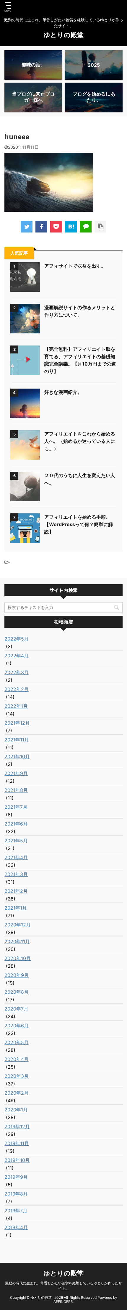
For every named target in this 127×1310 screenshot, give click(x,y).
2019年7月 (15, 1211)
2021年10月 (17, 756)
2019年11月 (16, 1143)
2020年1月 (16, 1110)
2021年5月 (16, 841)
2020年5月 (16, 1042)
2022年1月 (16, 706)
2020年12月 (17, 925)
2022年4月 (16, 656)
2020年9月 (16, 975)
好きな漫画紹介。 (63, 392)
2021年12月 (17, 723)
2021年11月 (16, 740)
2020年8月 (16, 992)
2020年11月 (17, 941)
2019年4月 (16, 1227)
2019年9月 (16, 1177)
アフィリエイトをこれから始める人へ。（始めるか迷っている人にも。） (79, 441)
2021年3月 (16, 874)
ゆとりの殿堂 (63, 35)
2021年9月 (16, 773)
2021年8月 (16, 790)
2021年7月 (15, 807)
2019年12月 (17, 1126)
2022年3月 (16, 672)
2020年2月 (16, 1093)
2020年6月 (16, 1026)
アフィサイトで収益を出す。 (75, 266)
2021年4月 (16, 857)
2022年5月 (16, 639)
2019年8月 (16, 1194)
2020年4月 (16, 1059)
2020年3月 (16, 1076)
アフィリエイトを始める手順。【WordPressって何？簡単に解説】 (78, 524)
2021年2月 (16, 891)
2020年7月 (16, 1009)
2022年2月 (16, 689)
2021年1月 (15, 908)
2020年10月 (17, 958)
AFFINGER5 (63, 1301)
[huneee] (71, 226)
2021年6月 (16, 824)
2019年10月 (17, 1160)
